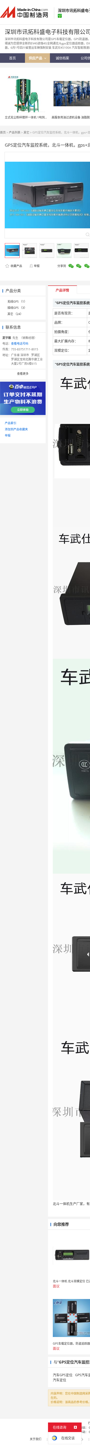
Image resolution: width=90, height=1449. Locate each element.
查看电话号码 (19, 344)
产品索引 (10, 423)
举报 (37, 266)
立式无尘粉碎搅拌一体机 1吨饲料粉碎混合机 (33, 117)
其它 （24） (15, 314)
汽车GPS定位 (62, 1375)
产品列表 (14, 132)
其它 (26, 132)
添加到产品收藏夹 (16, 429)
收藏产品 (16, 266)
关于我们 (35, 1439)
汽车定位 (59, 1380)
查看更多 (23, 374)
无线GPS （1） (17, 301)
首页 (3, 132)
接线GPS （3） (17, 308)
